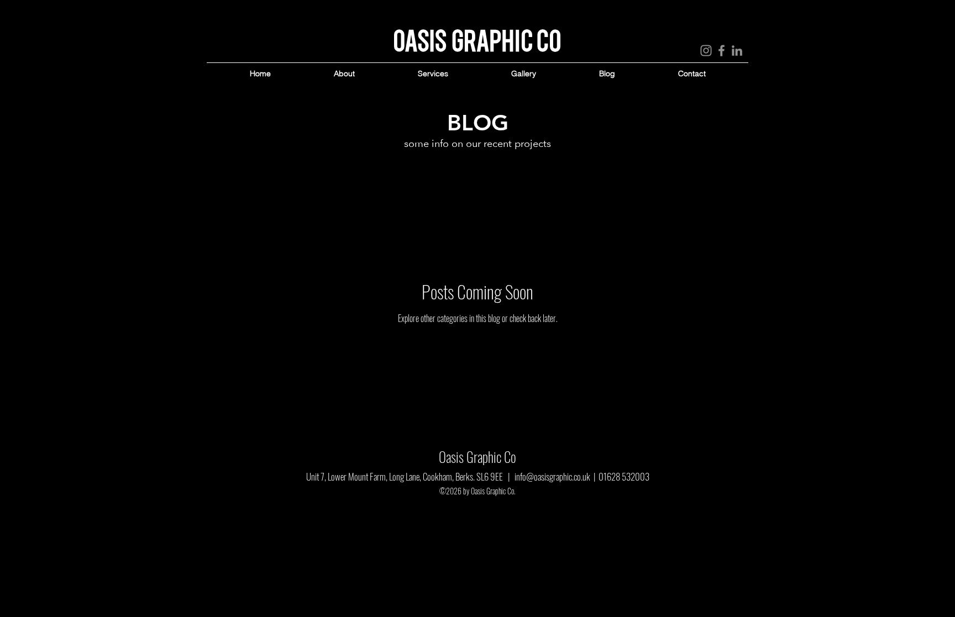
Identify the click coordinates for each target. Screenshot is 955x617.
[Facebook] (721, 50)
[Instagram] (706, 50)
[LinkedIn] (737, 50)
